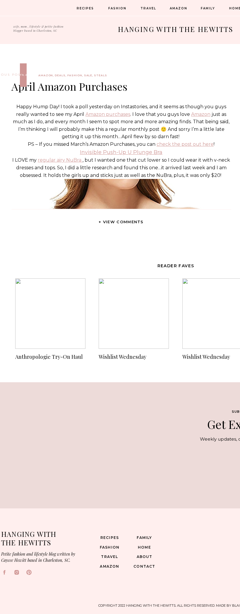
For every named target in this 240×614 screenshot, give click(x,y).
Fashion (74, 75)
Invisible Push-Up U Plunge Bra (121, 152)
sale (88, 75)
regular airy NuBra (60, 160)
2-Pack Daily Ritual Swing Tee (121, 610)
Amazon (200, 114)
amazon (45, 75)
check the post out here (185, 144)
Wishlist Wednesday (122, 356)
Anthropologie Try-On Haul (49, 356)
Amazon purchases (107, 114)
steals (100, 75)
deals (60, 75)
